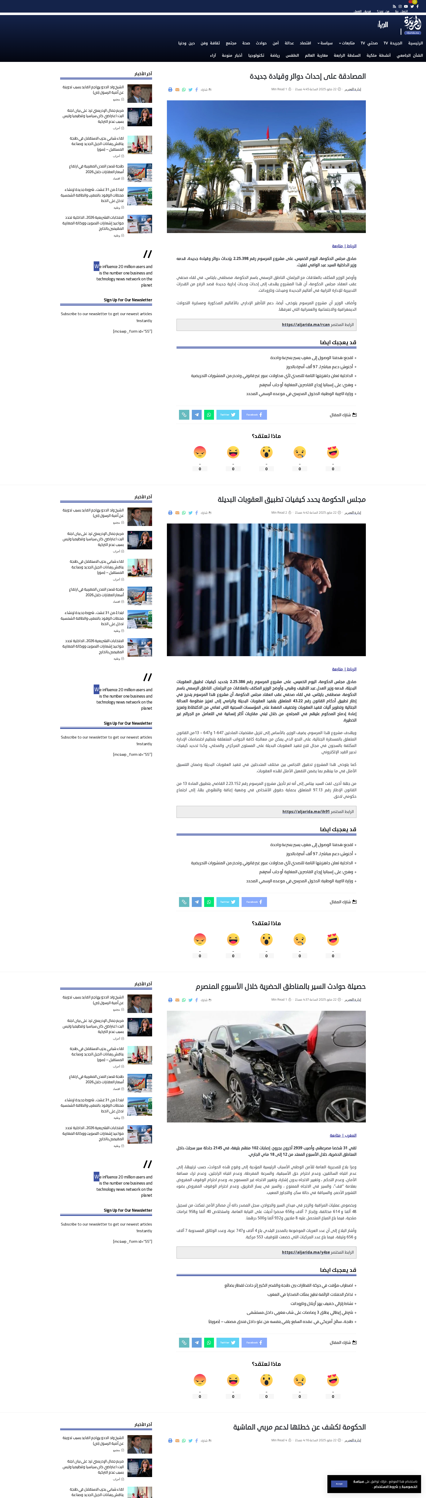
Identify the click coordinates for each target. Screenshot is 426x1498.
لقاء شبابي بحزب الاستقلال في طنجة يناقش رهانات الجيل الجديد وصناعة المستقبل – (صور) (97, 144)
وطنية (117, 207)
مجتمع (116, 99)
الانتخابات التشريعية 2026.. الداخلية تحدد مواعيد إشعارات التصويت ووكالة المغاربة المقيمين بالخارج (93, 223)
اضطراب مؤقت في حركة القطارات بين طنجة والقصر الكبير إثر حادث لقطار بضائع (289, 1285)
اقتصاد (116, 178)
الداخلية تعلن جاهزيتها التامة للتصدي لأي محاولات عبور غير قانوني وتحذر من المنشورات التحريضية (272, 375)
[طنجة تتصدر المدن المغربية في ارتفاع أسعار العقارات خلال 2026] (139, 172)
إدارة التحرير (353, 89)
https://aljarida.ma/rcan (306, 324)
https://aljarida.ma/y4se (306, 1252)
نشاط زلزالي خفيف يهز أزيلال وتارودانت (322, 1303)
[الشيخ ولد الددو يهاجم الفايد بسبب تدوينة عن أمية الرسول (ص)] (139, 93)
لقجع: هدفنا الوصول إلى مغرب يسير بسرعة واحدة (311, 357)
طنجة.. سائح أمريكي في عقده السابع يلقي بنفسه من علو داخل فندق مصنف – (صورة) (281, 1321)
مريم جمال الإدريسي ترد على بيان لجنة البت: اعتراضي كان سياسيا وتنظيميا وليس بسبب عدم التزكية (93, 116)
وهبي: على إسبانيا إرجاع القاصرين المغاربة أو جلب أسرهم (306, 385)
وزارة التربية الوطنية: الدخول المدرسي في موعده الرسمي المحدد (299, 393)
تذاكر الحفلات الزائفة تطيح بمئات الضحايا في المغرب (310, 1294)
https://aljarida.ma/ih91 (306, 811)
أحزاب (116, 128)
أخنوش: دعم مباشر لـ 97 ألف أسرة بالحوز (319, 367)
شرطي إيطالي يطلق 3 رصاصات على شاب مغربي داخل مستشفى (300, 1312)
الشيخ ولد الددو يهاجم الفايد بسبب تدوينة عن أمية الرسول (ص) (93, 89)
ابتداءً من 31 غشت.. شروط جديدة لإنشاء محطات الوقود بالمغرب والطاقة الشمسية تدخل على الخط (92, 195)
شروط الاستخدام (385, 1486)
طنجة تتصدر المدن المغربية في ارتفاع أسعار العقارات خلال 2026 (96, 168)
